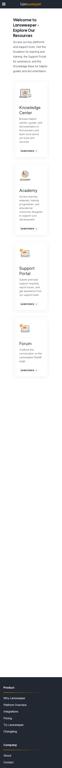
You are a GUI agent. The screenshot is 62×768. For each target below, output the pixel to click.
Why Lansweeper (14, 698)
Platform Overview (15, 705)
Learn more (27, 150)
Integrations (10, 711)
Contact (8, 762)
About (7, 755)
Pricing (7, 718)
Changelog (10, 731)
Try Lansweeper (13, 725)
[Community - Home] (31, 4)
